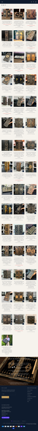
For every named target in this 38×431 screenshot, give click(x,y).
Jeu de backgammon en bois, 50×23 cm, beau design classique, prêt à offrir (31, 238)
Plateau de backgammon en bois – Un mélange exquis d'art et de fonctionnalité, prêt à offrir (7, 110)
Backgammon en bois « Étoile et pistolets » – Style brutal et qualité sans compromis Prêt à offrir (19, 44)
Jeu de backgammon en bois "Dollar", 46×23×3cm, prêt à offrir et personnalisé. (7, 198)
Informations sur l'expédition (31, 396)
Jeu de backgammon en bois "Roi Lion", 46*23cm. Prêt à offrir (31, 197)
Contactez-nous (29, 398)
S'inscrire (5, 397)
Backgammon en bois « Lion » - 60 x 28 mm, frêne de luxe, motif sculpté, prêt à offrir (7, 44)
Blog (28, 401)
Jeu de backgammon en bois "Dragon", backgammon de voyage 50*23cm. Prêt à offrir (7, 154)
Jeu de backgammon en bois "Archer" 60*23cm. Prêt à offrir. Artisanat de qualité (19, 217)
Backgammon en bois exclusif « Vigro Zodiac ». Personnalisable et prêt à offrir (7, 217)
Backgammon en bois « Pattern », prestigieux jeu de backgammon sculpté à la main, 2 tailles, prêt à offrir (7, 238)
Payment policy (29, 393)
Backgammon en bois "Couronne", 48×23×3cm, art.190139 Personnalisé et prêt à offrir (7, 175)
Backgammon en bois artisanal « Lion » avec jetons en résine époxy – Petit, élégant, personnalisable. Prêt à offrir (19, 24)
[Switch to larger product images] (1, 5)
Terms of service (29, 390)
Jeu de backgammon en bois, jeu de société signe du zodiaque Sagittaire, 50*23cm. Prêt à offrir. (31, 218)
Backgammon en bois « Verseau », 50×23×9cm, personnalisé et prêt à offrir (7, 131)
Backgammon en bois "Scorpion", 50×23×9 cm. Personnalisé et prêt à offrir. (7, 66)
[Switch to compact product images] (5, 5)
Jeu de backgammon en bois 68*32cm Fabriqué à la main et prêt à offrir (31, 174)
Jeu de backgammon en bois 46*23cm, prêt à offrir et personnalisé (7, 22)
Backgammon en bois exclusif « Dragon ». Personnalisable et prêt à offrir (31, 110)
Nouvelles (28, 399)
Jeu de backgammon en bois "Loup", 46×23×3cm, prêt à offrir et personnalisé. (31, 131)
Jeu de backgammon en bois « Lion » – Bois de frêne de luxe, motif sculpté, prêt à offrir (31, 66)
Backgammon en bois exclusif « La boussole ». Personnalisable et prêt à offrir (31, 23)
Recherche (28, 391)
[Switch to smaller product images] (3, 5)
